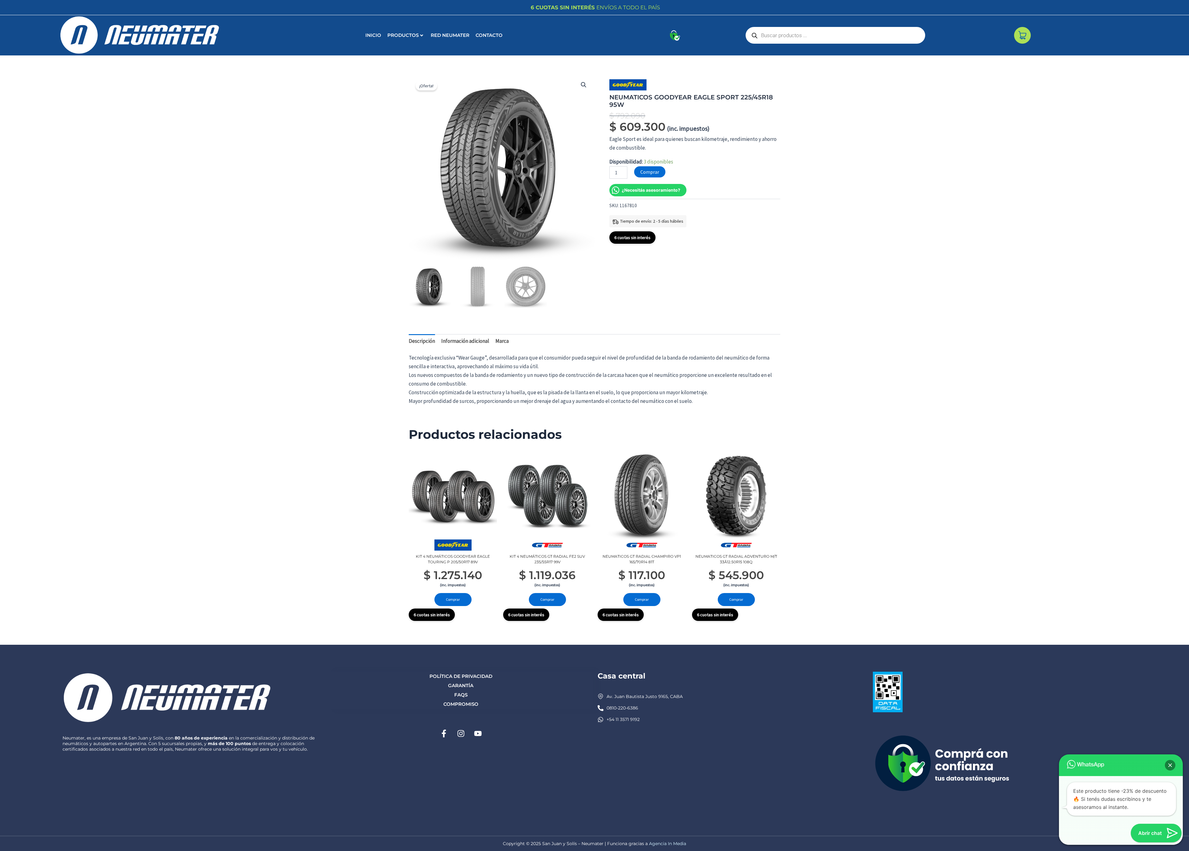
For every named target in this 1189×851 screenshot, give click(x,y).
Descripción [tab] (422, 341)
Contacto (489, 35)
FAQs (461, 695)
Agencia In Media (667, 843)
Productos (403, 35)
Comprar (649, 172)
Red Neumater (450, 35)
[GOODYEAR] (628, 84)
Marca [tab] (502, 341)
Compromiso (460, 704)
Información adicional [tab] (465, 341)
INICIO (373, 35)
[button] (583, 84)
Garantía (460, 685)
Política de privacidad (460, 676)
